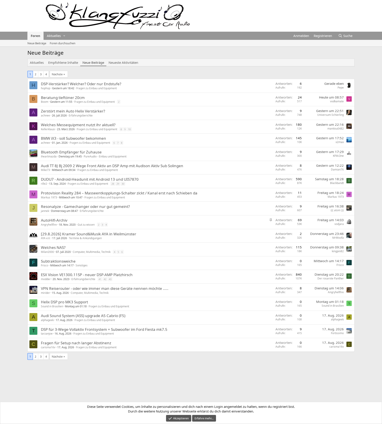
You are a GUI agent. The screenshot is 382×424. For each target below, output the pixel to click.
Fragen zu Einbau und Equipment (96, 88)
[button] (64, 36)
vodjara (339, 224)
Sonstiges (82, 265)
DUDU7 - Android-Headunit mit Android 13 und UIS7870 (90, 179)
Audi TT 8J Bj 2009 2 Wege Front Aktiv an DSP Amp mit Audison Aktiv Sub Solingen (112, 165)
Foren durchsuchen (62, 43)
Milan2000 (47, 252)
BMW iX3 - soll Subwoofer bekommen (73, 138)
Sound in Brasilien (52, 306)
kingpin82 (338, 251)
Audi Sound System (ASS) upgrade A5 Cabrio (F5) (83, 315)
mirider (45, 293)
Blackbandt (337, 183)
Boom (44, 102)
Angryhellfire (49, 225)
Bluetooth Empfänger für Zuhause (71, 152)
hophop (45, 88)
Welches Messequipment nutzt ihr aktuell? (78, 124)
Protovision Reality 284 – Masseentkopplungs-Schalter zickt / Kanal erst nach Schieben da (119, 193)
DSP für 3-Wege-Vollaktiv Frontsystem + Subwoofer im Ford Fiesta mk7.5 (104, 329)
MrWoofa (338, 238)
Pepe (341, 87)
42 (105, 279)
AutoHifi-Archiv (54, 220)
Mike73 (45, 170)
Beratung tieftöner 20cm (63, 97)
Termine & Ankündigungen (85, 238)
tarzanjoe (47, 333)
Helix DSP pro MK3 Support (64, 301)
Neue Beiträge (36, 43)
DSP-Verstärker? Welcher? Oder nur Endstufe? (81, 83)
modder (46, 279)
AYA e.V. (45, 238)
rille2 (44, 184)
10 (129, 129)
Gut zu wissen (86, 225)
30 (123, 183)
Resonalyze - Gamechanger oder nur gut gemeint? (85, 206)
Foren (35, 35)
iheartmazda (49, 156)
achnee (45, 115)
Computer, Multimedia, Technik (92, 252)
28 (112, 183)
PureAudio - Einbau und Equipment (105, 156)
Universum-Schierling (330, 115)
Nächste (57, 74)
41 (100, 279)
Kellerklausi (48, 129)
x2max (340, 142)
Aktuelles (54, 35)
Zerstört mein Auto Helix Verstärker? (73, 111)
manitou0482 (335, 128)
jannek (45, 211)
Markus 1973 (49, 197)
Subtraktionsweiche (58, 261)
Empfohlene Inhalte (63, 62)
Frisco (44, 265)
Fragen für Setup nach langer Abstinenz (76, 342)
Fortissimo (337, 333)
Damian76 (337, 169)
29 (118, 183)
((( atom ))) (337, 210)
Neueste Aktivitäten (123, 62)
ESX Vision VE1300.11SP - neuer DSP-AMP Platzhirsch (87, 274)
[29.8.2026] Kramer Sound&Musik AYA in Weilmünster (88, 233)
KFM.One (338, 156)
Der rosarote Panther (330, 278)
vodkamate (337, 101)
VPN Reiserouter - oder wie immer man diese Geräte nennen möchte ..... (104, 288)
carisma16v (48, 347)
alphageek (47, 320)
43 (110, 279)
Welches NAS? (53, 247)
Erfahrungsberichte (81, 115)
